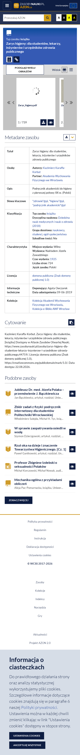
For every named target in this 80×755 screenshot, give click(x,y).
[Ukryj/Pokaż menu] (7, 5)
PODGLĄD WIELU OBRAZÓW (25, 69)
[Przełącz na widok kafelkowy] (64, 70)
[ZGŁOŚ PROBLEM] (9, 59)
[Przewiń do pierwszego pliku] (8, 102)
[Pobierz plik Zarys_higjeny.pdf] (43, 122)
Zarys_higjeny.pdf (27, 105)
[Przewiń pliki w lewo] (13, 102)
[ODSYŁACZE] (16, 59)
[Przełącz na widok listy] (71, 70)
